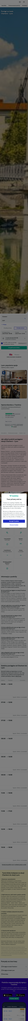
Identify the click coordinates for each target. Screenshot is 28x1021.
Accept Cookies (14, 521)
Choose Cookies (14, 525)
